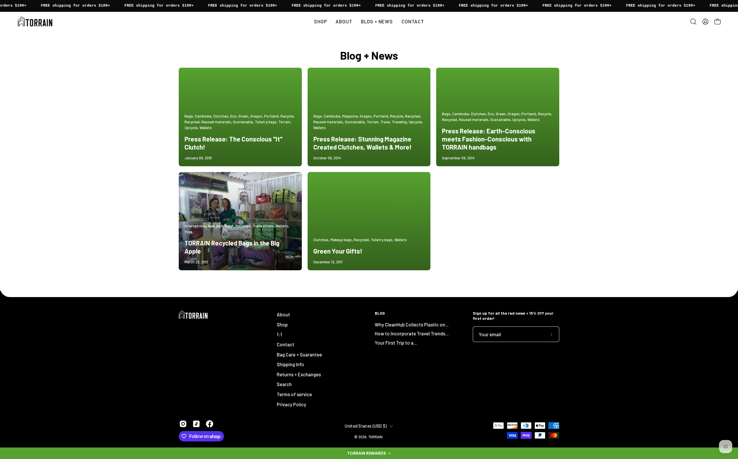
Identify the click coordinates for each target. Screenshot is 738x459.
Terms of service (294, 394)
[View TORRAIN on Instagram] (183, 424)
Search (284, 384)
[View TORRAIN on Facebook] (209, 424)
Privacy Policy (291, 404)
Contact (285, 344)
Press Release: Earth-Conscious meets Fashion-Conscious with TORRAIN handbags (488, 139)
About (283, 314)
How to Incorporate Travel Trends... (412, 333)
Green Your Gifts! (337, 251)
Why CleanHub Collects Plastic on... (412, 324)
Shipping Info (290, 364)
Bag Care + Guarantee (299, 354)
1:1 (279, 334)
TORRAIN (375, 437)
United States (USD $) (366, 425)
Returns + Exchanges (299, 374)
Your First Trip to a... (396, 342)
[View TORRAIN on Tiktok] (196, 424)
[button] (369, 453)
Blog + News (369, 55)
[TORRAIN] (36, 21)
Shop (282, 324)
